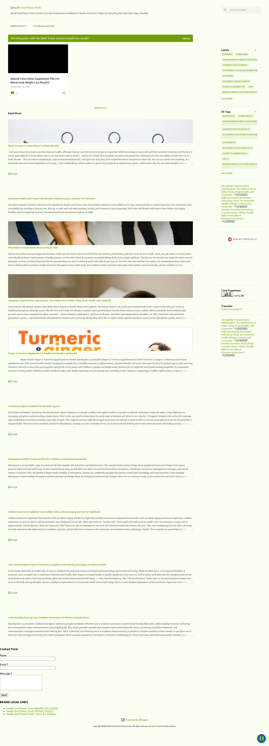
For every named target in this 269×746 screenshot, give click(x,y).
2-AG (250, 87)
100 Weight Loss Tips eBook (234, 65)
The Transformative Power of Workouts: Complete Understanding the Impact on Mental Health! (57, 564)
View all (186, 39)
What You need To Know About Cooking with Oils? (33, 145)
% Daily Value (242, 54)
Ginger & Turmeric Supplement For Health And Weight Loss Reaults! (42, 353)
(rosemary (227, 54)
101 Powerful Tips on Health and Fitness (241, 70)
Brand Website (18, 26)
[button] (64, 93)
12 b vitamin (227, 76)
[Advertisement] (205, 91)
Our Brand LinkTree (43, 26)
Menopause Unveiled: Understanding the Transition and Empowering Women (47, 459)
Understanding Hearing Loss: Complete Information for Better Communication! (48, 617)
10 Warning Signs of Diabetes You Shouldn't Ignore (34, 406)
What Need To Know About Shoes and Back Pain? (33, 247)
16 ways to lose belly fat (233, 87)
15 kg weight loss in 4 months (236, 81)
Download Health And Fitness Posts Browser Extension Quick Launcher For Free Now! (51, 198)
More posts (100, 108)
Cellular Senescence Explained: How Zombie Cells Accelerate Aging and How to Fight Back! (54, 512)
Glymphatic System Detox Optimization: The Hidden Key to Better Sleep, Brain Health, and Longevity (59, 300)
